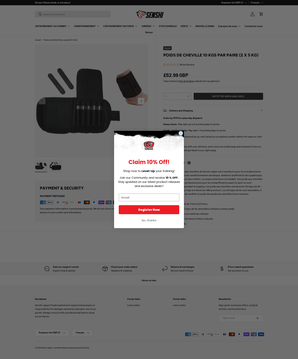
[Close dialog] (181, 133)
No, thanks (149, 220)
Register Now (149, 210)
